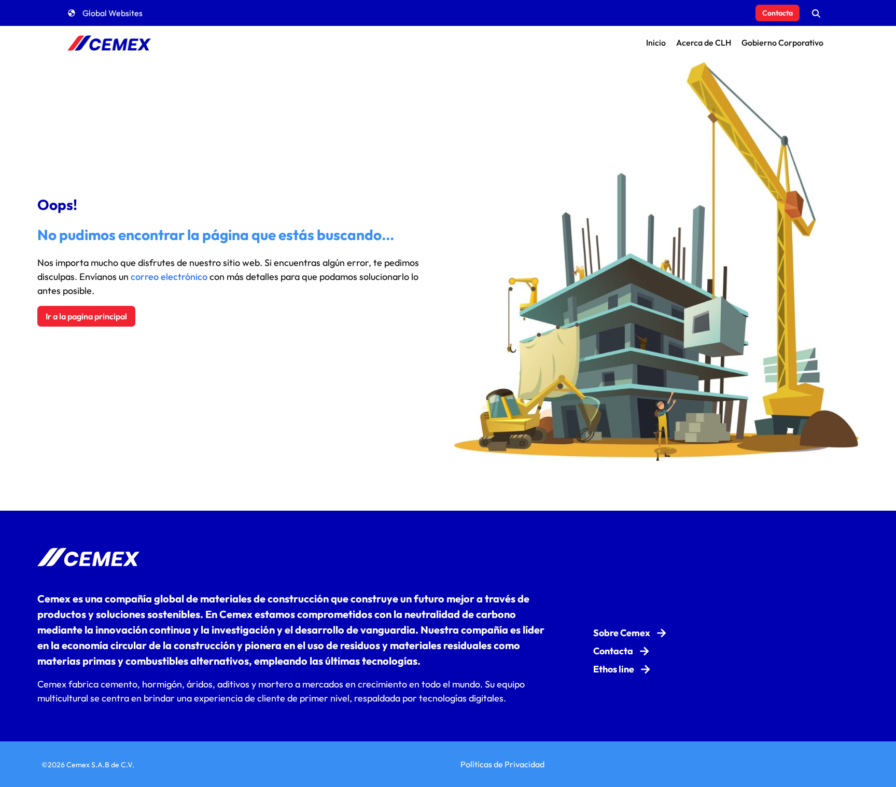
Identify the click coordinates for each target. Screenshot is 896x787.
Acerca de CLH (703, 42)
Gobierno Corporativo (782, 42)
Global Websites (112, 13)
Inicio (656, 42)
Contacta (777, 13)
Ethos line (613, 669)
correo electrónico (169, 277)
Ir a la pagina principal (86, 316)
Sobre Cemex (621, 633)
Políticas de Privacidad (502, 764)
